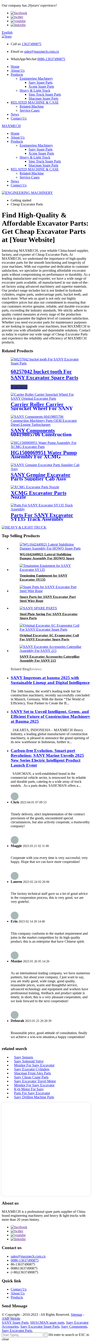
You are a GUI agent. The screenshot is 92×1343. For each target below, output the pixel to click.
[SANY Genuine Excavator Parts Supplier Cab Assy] (46, 469)
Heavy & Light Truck (35, 90)
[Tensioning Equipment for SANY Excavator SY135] (50, 570)
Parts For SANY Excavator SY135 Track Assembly (42, 517)
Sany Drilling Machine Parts (34, 1097)
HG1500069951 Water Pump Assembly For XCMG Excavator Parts (44, 456)
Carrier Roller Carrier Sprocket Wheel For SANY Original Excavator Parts (42, 408)
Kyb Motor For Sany (29, 1089)
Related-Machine (32, 106)
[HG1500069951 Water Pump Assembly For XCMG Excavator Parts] (46, 447)
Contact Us (19, 118)
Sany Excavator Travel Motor (35, 1081)
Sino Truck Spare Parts (45, 94)
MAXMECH (11, 126)
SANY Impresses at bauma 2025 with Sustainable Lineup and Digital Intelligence (50, 680)
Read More (19, 387)
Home (15, 66)
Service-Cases (30, 110)
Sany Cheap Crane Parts (31, 1077)
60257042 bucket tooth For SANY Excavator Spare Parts (44, 374)
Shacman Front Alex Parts (32, 1073)
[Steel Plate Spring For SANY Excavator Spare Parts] (38, 608)
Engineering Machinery (36, 78)
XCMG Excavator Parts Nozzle (38, 495)
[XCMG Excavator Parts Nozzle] (35, 487)
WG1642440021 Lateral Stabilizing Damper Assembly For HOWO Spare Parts (47, 558)
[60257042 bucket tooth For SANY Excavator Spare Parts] (46, 363)
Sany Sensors (23, 1057)
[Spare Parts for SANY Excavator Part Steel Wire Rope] (50, 591)
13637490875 (31, 44)
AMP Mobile (11, 1318)
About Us (18, 70)
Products (17, 74)
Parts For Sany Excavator (32, 1093)
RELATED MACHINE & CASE (35, 102)
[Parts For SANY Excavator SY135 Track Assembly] (46, 509)
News (15, 114)
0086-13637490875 (51, 59)
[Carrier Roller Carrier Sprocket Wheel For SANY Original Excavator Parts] (46, 398)
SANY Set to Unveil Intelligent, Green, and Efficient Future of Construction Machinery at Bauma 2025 (50, 716)
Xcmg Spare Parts (41, 86)
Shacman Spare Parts (43, 98)
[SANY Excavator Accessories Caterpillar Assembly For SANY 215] (50, 651)
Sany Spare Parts (40, 82)
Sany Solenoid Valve (29, 1061)
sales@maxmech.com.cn (41, 51)
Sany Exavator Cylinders (31, 1069)
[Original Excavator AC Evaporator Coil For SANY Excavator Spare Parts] (50, 629)
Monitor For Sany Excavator (34, 1065)
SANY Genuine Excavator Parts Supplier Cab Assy (41, 477)
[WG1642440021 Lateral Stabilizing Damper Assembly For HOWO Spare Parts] (50, 548)
